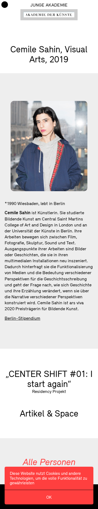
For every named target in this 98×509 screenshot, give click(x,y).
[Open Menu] (4, 4)
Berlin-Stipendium (22, 318)
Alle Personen (49, 461)
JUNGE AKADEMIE (49, 5)
